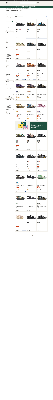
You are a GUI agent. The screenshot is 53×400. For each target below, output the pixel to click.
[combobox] (28, 3)
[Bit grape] (27, 91)
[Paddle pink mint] (20, 29)
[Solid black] (38, 49)
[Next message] (37, 7)
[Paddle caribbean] (16, 141)
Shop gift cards (33, 127)
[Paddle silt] (17, 29)
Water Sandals (9, 29)
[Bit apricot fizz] (28, 161)
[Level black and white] (27, 161)
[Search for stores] (12, 21)
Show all (7, 45)
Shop (10, 2)
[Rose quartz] (38, 111)
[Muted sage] (28, 70)
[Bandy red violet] (17, 141)
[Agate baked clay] (27, 111)
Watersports (9, 8)
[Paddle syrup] (27, 70)
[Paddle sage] (28, 111)
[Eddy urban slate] (38, 141)
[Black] (16, 29)
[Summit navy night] (39, 70)
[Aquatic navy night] (38, 161)
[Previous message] (14, 7)
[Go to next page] (32, 235)
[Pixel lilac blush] (17, 49)
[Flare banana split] (16, 111)
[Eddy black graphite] (39, 141)
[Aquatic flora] (27, 29)
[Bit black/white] (19, 91)
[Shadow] (39, 111)
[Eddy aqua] (28, 29)
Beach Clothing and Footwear (25, 8)
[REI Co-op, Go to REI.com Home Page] (6, 3)
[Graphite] (28, 222)
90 (46, 16)
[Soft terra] (27, 141)
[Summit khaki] (30, 111)
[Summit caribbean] (16, 49)
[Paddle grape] (16, 91)
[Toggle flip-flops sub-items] (6, 30)
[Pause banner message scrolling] (38, 7)
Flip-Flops (8, 30)
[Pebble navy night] (19, 29)
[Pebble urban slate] (39, 49)
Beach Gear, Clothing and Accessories (16, 8)
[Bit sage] (16, 203)
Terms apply (37, 126)
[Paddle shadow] (17, 111)
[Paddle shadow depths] (17, 91)
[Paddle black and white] (17, 203)
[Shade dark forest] (30, 91)
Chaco (7, 8)
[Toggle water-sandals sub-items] (6, 29)
